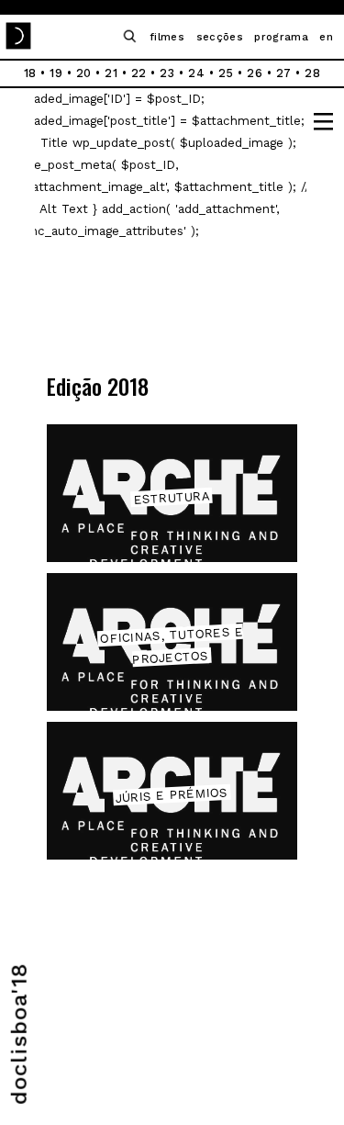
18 (30, 73)
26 (254, 73)
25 (226, 73)
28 (312, 73)
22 (139, 73)
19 (56, 73)
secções (219, 36)
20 (84, 73)
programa (281, 36)
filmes (167, 36)
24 (196, 73)
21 (111, 73)
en (326, 36)
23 (167, 73)
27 (284, 73)
